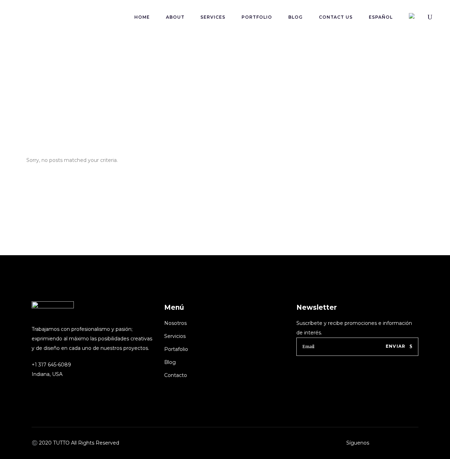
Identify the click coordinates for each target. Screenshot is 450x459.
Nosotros (175, 323)
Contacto (175, 375)
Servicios (175, 336)
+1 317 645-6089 (51, 364)
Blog (170, 362)
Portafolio (176, 349)
